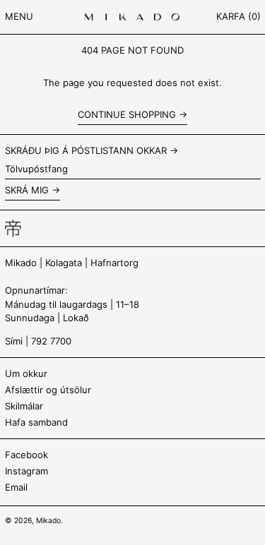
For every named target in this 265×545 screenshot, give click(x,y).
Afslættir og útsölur (48, 389)
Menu (19, 16)
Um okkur (26, 373)
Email (16, 487)
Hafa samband (36, 422)
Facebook (26, 454)
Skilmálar (24, 406)
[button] (238, 17)
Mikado (48, 520)
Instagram (26, 471)
